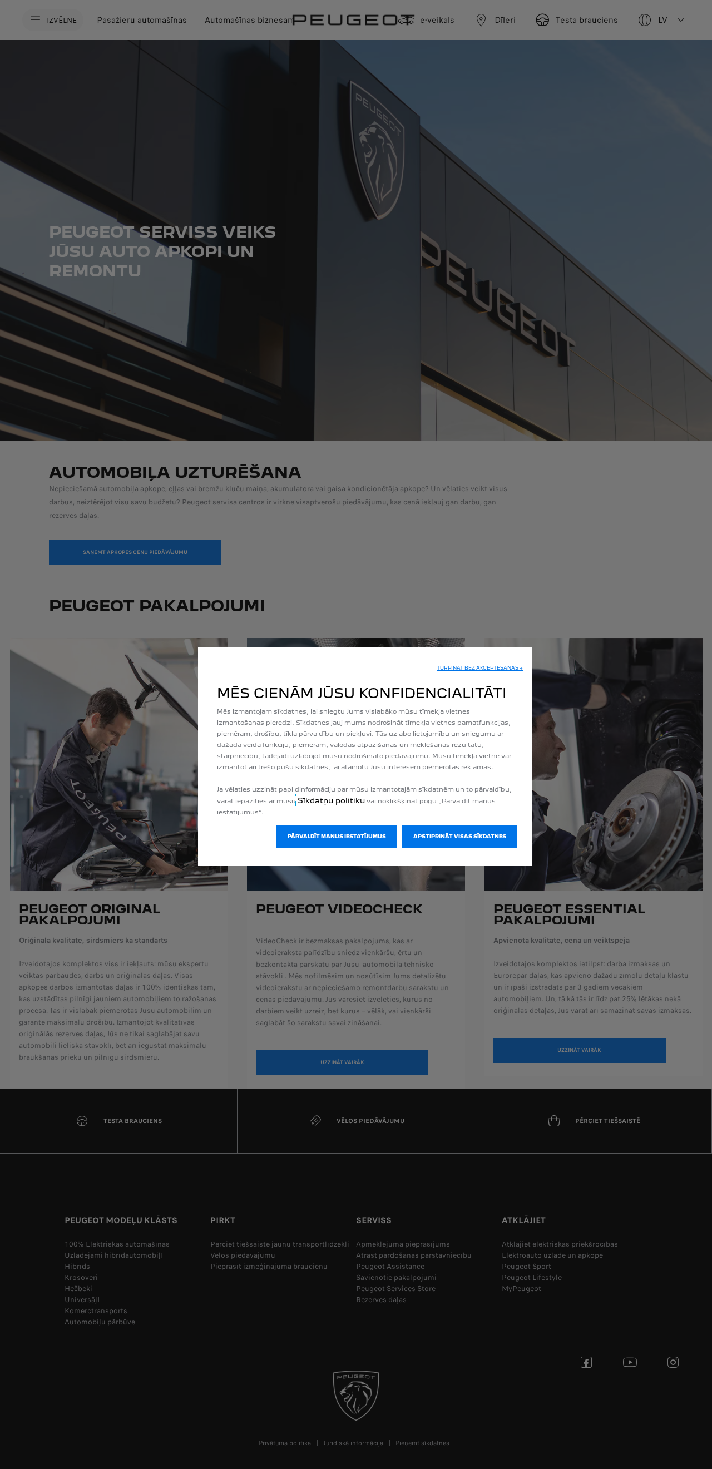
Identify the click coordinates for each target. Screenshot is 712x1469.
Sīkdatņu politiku (331, 800)
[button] (480, 668)
